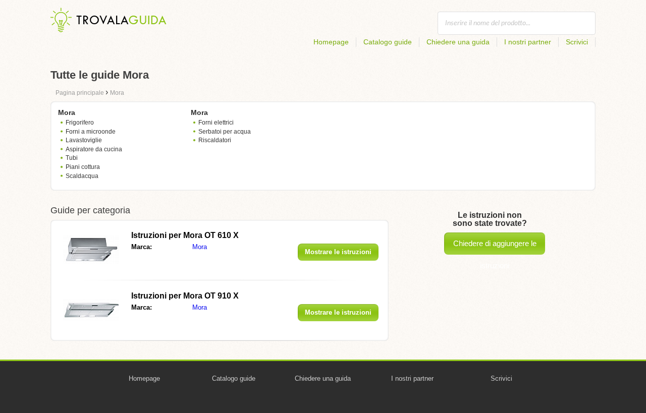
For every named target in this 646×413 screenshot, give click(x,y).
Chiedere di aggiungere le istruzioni (494, 247)
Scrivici (577, 42)
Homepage (331, 42)
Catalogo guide (387, 42)
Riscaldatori (214, 140)
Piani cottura (83, 166)
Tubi (72, 157)
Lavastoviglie (84, 140)
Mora (199, 247)
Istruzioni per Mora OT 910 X (185, 295)
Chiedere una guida (458, 42)
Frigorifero (80, 122)
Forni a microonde (91, 131)
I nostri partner (527, 42)
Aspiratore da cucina (94, 149)
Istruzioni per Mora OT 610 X (185, 235)
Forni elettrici (216, 122)
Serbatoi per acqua (224, 131)
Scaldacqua (82, 176)
